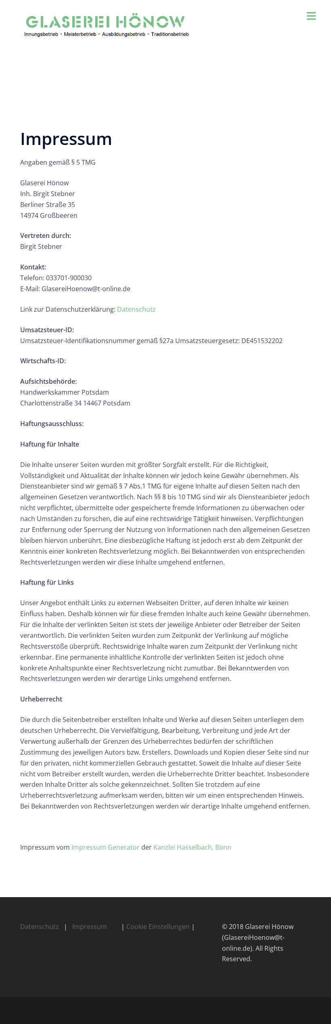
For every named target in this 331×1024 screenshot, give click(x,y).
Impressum (89, 926)
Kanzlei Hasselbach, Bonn (192, 847)
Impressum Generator (105, 847)
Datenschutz (136, 309)
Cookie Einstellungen (158, 926)
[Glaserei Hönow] (115, 25)
